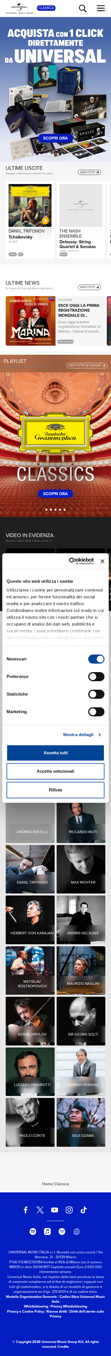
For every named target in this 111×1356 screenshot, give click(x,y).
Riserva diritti (56, 1311)
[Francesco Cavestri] (81, 154)
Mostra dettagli (78, 734)
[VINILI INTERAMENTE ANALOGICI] (49, 154)
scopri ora (56, 138)
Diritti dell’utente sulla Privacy (77, 1314)
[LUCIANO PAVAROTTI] (31, 154)
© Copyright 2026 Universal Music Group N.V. (48, 1341)
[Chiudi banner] (102, 561)
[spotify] (33, 1231)
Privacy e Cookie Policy (25, 1311)
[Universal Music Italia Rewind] (76, 1231)
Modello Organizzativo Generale (31, 1296)
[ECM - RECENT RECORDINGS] (60, 510)
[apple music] (48, 1231)
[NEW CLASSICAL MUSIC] (51, 510)
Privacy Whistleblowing (69, 1306)
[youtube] (55, 1210)
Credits (63, 1346)
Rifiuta (55, 789)
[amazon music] (62, 1231)
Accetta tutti (56, 752)
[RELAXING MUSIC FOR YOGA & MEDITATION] (65, 510)
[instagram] (69, 1210)
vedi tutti (88, 172)
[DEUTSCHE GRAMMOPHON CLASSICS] (47, 510)
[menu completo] (101, 8)
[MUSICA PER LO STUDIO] (56, 510)
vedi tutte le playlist (85, 365)
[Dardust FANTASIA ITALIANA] (67, 154)
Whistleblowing (36, 1306)
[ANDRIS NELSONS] (72, 154)
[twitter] (40, 1210)
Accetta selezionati (55, 771)
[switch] (96, 676)
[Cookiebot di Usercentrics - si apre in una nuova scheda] (70, 561)
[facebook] (26, 1210)
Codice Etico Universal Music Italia (78, 1299)
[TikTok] (84, 1210)
